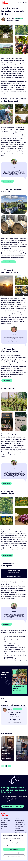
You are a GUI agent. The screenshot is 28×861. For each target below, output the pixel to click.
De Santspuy (6, 483)
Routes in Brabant (5, 828)
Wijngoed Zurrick (8, 657)
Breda (6, 131)
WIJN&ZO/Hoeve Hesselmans (12, 651)
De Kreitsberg (6, 380)
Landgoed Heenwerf (11, 242)
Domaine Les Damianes (10, 640)
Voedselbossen (21, 758)
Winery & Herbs (7, 555)
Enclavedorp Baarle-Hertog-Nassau (16, 338)
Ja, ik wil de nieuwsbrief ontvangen (12, 806)
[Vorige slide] (2, 766)
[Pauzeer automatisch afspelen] (6, 766)
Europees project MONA (20, 824)
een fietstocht (11, 614)
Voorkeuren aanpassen (14, 856)
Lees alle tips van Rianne (14, 722)
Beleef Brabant (4, 824)
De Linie (6, 643)
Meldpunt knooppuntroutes (21, 832)
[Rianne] (3, 19)
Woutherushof (8, 645)
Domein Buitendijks (9, 659)
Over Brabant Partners (19, 820)
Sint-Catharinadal (7, 181)
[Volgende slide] (9, 766)
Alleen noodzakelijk (14, 853)
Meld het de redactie (19, 830)
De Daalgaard (6, 624)
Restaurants (5, 758)
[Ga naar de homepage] (5, 2)
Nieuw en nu (4, 822)
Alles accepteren (14, 849)
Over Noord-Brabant (5, 820)
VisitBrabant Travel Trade (20, 822)
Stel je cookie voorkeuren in (14, 576)
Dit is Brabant (4, 826)
